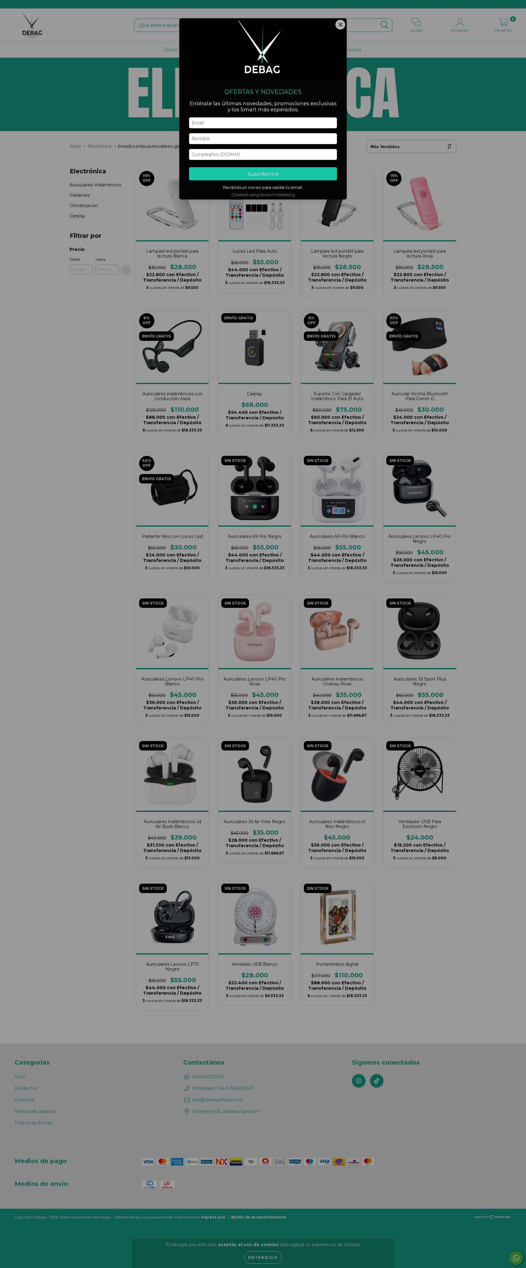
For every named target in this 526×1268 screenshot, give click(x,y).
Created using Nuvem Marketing (263, 194)
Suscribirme (263, 174)
